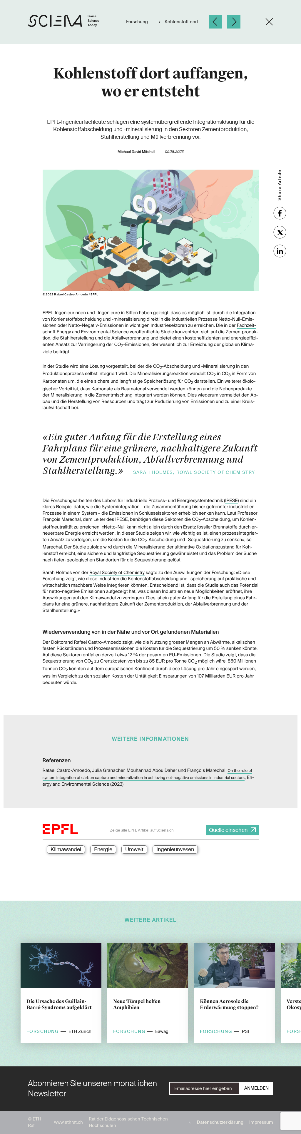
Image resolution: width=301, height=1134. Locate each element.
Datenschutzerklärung (220, 1122)
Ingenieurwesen (175, 849)
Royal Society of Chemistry (117, 573)
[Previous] (215, 22)
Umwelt (134, 849)
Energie (103, 849)
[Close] (269, 22)
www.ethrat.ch (68, 1122)
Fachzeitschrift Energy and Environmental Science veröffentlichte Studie (149, 328)
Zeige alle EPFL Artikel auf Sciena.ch (142, 830)
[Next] (233, 22)
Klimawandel (66, 849)
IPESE (231, 501)
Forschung (137, 22)
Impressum (261, 1122)
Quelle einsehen (228, 830)
